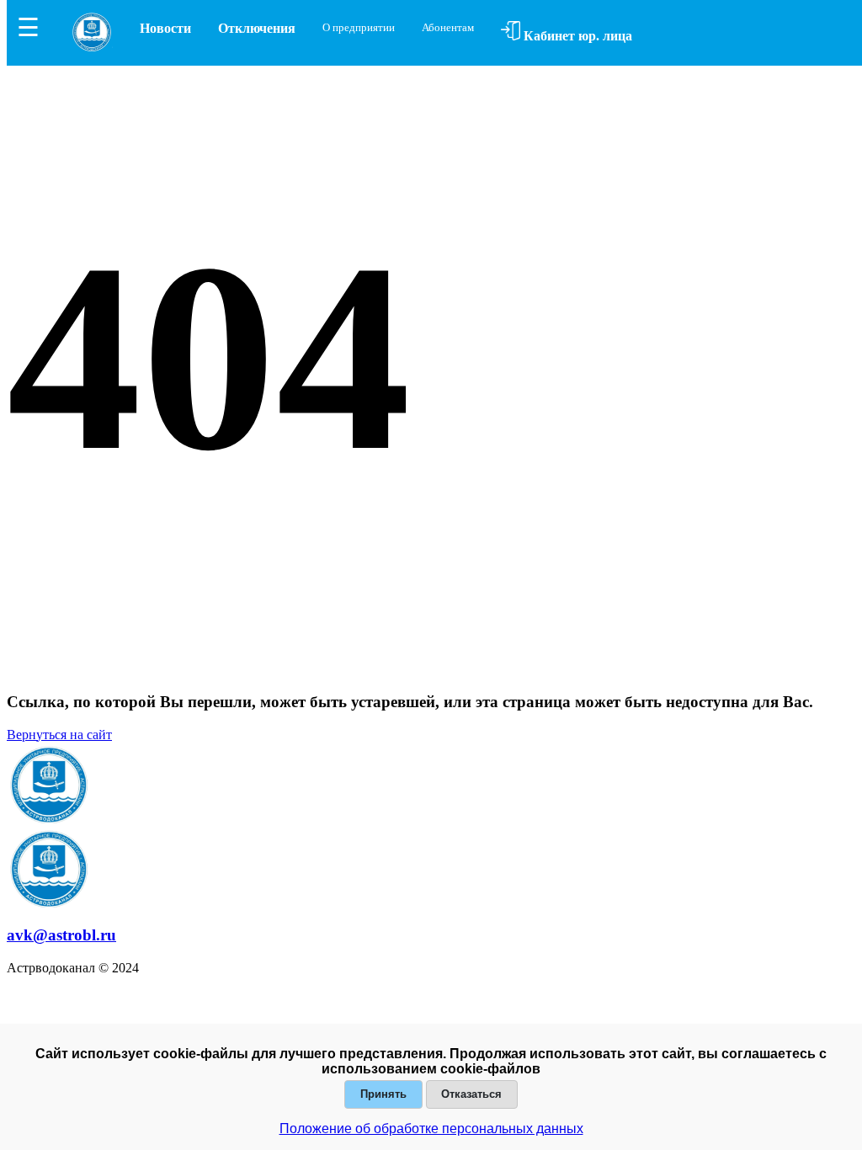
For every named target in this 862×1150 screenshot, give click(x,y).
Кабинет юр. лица (576, 36)
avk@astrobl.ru (61, 935)
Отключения (256, 28)
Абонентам (448, 27)
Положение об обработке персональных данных (431, 1128)
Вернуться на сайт (59, 734)
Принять (383, 1094)
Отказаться (471, 1094)
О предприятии (358, 27)
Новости (165, 28)
